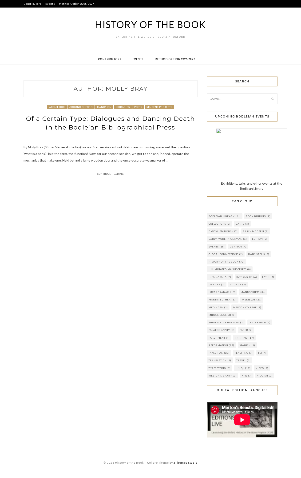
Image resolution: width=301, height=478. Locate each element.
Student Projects (159, 106)
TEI (262, 352)
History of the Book (150, 24)
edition (259, 238)
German (238, 246)
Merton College (247, 307)
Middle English (222, 314)
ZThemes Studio (186, 462)
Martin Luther (223, 299)
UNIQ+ (243, 368)
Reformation (221, 345)
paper (246, 329)
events (217, 246)
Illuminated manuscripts (230, 269)
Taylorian (219, 352)
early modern (256, 231)
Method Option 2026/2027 (76, 3)
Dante (242, 223)
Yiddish (265, 375)
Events (50, 3)
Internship (246, 276)
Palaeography (221, 329)
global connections (226, 254)
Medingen (218, 307)
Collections (219, 223)
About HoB (57, 106)
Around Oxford (81, 106)
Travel (243, 360)
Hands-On (104, 106)
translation (220, 360)
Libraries (123, 106)
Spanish (247, 345)
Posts (138, 106)
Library (217, 284)
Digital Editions (223, 231)
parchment (219, 337)
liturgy (238, 284)
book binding (258, 216)
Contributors (32, 3)
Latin (268, 276)
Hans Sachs (258, 254)
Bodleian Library (225, 216)
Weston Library (223, 375)
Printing (244, 337)
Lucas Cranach (222, 292)
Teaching (244, 352)
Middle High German (226, 322)
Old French (259, 322)
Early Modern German (228, 238)
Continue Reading (110, 173)
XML (247, 375)
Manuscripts (253, 292)
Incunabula (220, 276)
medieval (252, 299)
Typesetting (219, 368)
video (262, 368)
